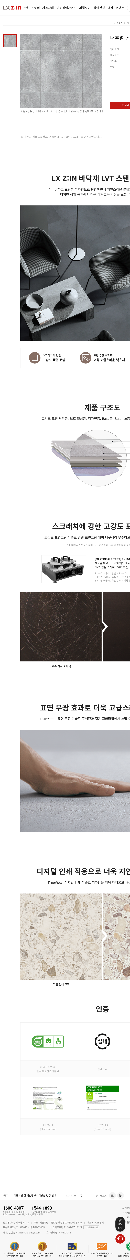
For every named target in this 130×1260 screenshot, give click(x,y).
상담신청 (120, 1226)
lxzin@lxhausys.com (29, 1232)
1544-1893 (41, 1208)
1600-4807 (13, 1208)
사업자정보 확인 (91, 1227)
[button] (80, 1193)
